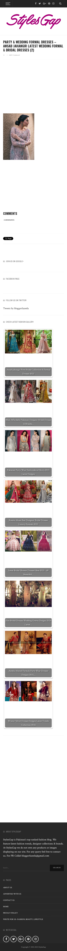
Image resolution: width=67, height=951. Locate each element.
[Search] (60, 3)
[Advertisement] (33, 89)
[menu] (7, 4)
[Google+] (44, 3)
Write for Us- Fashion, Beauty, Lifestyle (23, 919)
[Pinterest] (49, 3)
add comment (14, 55)
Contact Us (8, 900)
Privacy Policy (10, 913)
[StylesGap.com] (33, 20)
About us (7, 887)
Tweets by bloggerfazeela (16, 308)
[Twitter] (40, 3)
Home (6, 906)
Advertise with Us (12, 894)
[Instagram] (53, 3)
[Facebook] (36, 3)
